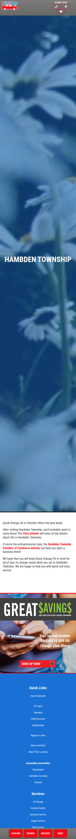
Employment (38, 725)
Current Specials (38, 696)
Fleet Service (38, 827)
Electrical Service (38, 814)
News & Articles (38, 745)
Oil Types (38, 706)
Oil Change (38, 801)
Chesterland (38, 769)
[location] (65, 6)
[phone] (56, 6)
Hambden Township (38, 776)
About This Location (38, 751)
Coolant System (38, 808)
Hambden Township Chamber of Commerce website (37, 546)
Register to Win (38, 735)
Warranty (38, 712)
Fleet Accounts (38, 718)
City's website (31, 533)
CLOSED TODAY (61, 2)
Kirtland (38, 782)
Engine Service (38, 820)
